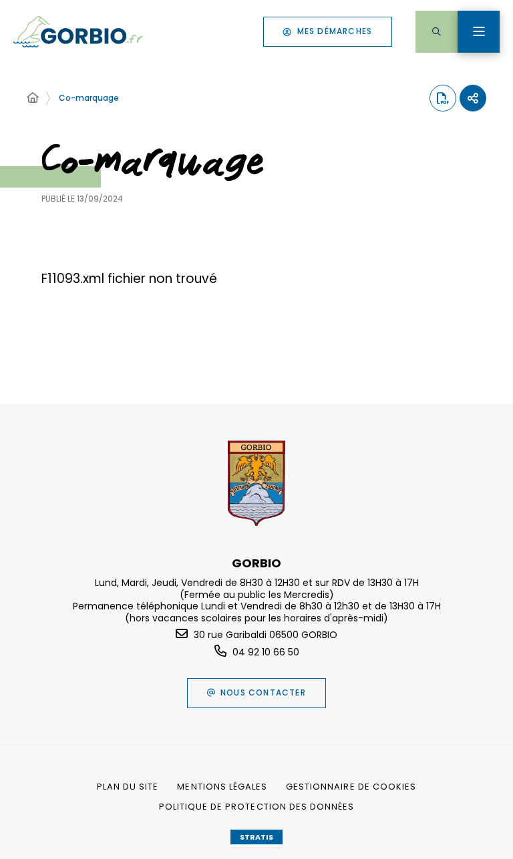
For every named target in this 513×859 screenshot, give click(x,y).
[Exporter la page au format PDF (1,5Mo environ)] (443, 98)
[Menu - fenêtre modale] (479, 32)
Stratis (256, 837)
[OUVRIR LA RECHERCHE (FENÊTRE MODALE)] (436, 32)
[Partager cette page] (473, 98)
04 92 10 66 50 (265, 652)
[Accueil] (33, 98)
